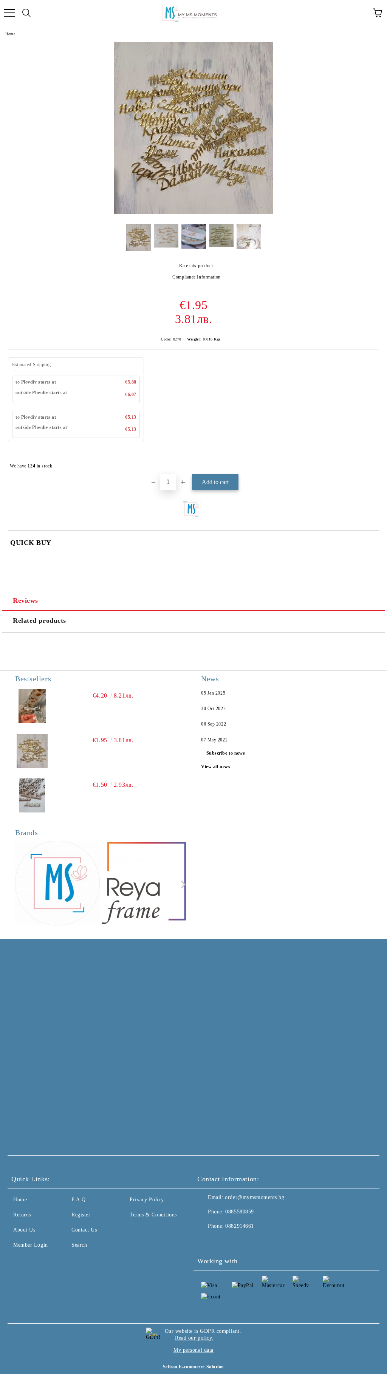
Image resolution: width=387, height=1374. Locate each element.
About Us (24, 1230)
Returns (22, 1215)
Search (79, 1245)
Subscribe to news (225, 753)
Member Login (30, 1245)
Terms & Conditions (153, 1215)
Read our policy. (194, 1338)
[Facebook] (207, 1241)
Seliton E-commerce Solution (193, 1366)
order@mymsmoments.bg (254, 1197)
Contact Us (84, 1230)
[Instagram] (224, 1241)
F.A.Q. (79, 1199)
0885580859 (239, 1212)
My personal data (193, 1350)
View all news (215, 766)
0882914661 (239, 1226)
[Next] (182, 884)
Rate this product (196, 265)
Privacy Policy (147, 1199)
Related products (39, 620)
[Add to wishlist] (368, 462)
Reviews (25, 600)
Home (10, 34)
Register (80, 1215)
